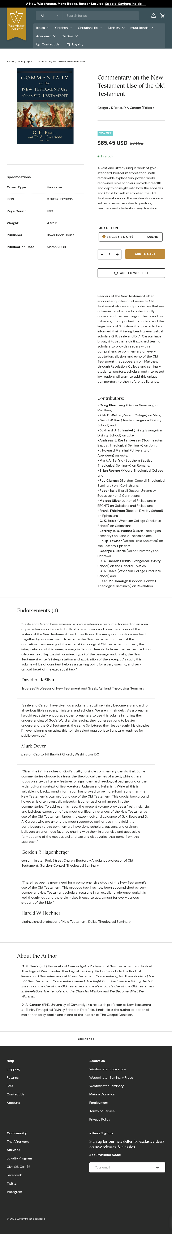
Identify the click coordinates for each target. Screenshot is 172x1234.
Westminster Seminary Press (111, 1077)
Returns (13, 1077)
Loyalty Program (19, 1158)
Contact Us (15, 1094)
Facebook (14, 1175)
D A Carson (132, 108)
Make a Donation (102, 1094)
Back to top (86, 1039)
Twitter (12, 1183)
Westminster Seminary (106, 1086)
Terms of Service (102, 1111)
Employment (98, 1102)
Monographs (25, 61)
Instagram (14, 1192)
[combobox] (87, 15)
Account (13, 1102)
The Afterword (18, 1141)
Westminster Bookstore (107, 1069)
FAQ (10, 1086)
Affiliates (13, 1150)
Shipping (13, 1069)
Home (10, 61)
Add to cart (145, 254)
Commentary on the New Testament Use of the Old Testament (61, 61)
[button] (162, 15)
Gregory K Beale (110, 108)
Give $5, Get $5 (18, 1167)
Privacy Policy (99, 1119)
